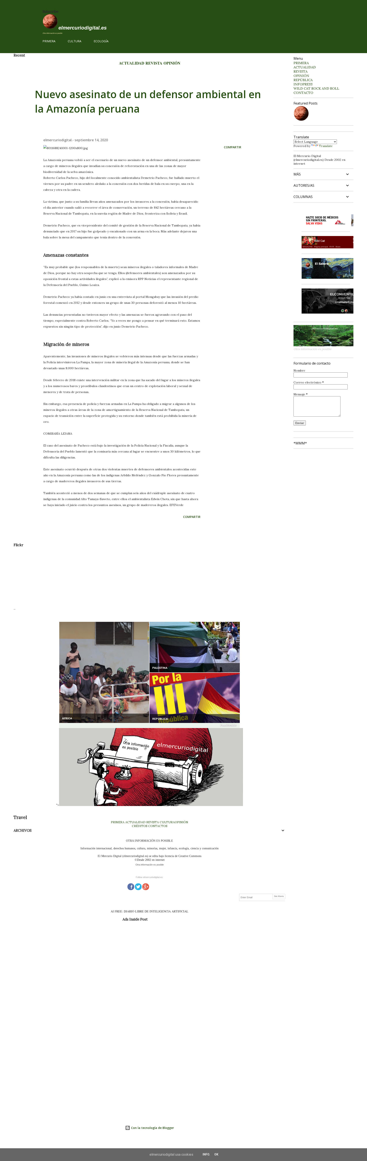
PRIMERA (48, 41)
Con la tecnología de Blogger (152, 1128)
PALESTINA (159, 667)
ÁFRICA (67, 718)
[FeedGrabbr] (149, 725)
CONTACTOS (157, 826)
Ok (216, 1154)
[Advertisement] (141, 577)
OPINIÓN (172, 63)
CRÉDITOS (139, 826)
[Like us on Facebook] (130, 886)
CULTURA (74, 41)
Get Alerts (279, 896)
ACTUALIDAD (131, 63)
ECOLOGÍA (101, 41)
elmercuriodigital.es (82, 28)
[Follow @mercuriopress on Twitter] (138, 886)
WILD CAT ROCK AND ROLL (316, 88)
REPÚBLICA (160, 718)
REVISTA (153, 63)
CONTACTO (303, 93)
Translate (326, 146)
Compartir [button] (232, 147)
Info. (206, 1154)
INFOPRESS (303, 84)
